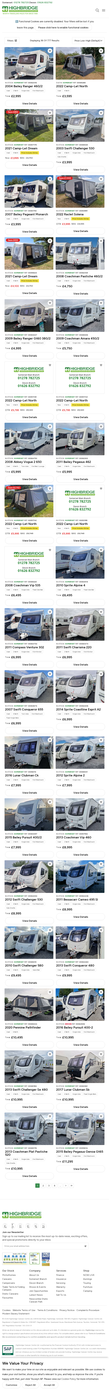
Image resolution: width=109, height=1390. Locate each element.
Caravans (7, 1279)
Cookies (6, 1310)
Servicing (60, 1283)
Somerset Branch (38, 1279)
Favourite (50, 51)
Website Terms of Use (24, 1310)
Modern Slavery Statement (16, 1314)
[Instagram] (20, 1226)
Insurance (61, 1279)
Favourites (7, 1297)
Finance (60, 1275)
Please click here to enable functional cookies (63, 27)
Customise (11, 1385)
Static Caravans (10, 1293)
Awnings (87, 1279)
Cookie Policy (68, 1379)
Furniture (87, 1287)
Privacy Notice (67, 1310)
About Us (34, 1275)
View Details (29, 103)
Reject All (30, 1385)
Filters (10, 40)
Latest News (36, 1295)
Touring (87, 1283)
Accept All (49, 1385)
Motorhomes (9, 1275)
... (60, 1185)
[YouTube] (28, 1226)
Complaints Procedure (87, 1310)
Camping (87, 1291)
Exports (60, 1291)
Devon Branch (36, 1283)
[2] (66, 1185)
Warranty (60, 1287)
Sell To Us (61, 1295)
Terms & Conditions (47, 1310)
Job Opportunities (38, 1291)
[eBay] (43, 1226)
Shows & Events (37, 1287)
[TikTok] (36, 1226)
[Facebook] (5, 1226)
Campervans (8, 1283)
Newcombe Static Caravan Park (38, 1300)
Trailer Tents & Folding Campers (13, 1288)
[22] (71, 1185)
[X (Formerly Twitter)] (13, 1226)
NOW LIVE (89, 1275)
